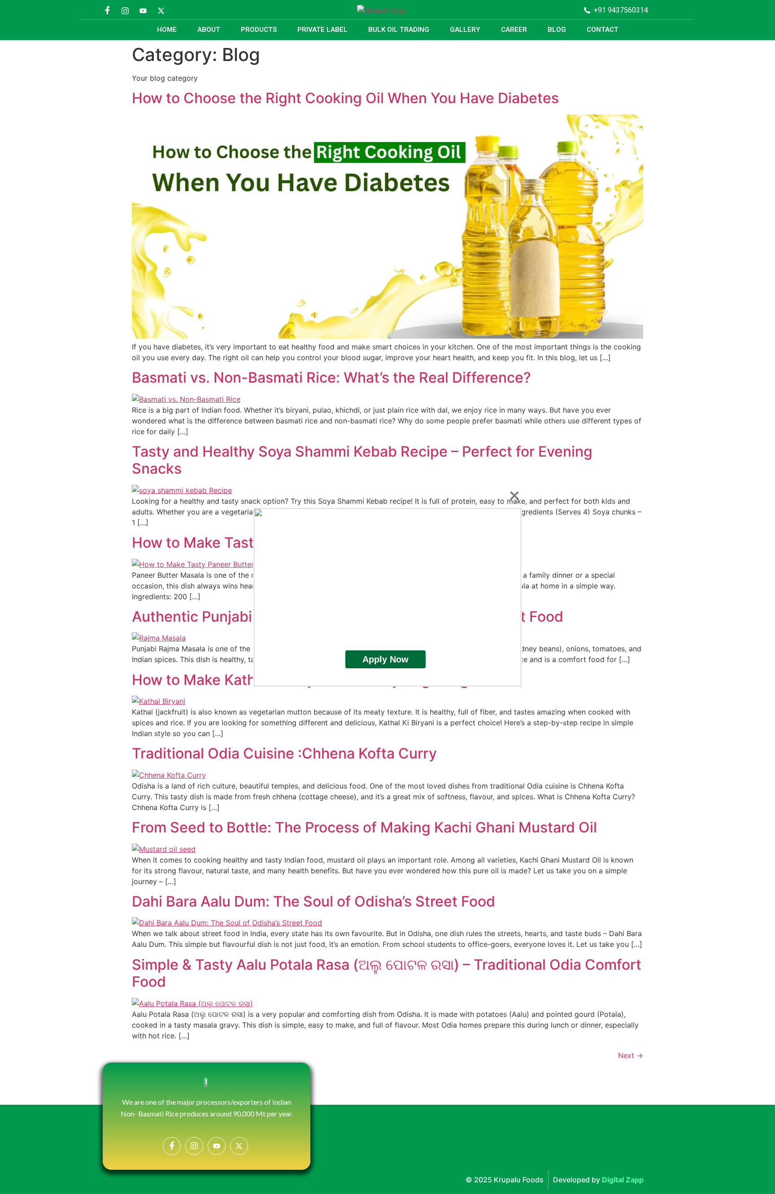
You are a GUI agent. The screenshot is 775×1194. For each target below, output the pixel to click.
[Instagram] (125, 10)
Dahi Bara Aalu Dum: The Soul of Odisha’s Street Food (313, 901)
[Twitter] (161, 10)
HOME (167, 30)
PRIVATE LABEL (322, 30)
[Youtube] (143, 10)
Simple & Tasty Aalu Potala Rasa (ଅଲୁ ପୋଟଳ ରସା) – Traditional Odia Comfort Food (386, 973)
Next (630, 1055)
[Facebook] (107, 10)
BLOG (557, 30)
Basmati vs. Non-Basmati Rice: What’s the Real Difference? (331, 377)
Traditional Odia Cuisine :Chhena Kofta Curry (284, 753)
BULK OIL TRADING (398, 30)
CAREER (514, 30)
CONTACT (602, 30)
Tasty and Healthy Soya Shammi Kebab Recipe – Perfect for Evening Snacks (362, 460)
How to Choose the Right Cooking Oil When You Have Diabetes (345, 98)
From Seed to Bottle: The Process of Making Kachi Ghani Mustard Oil (364, 827)
